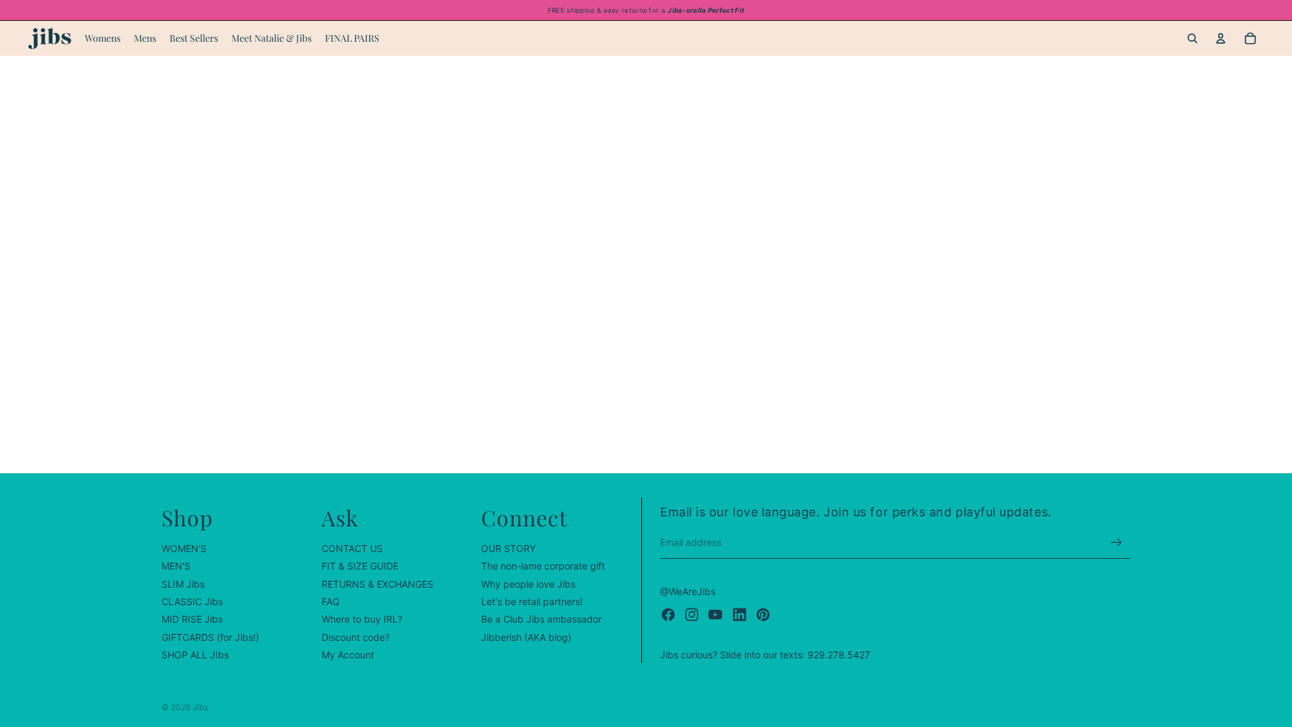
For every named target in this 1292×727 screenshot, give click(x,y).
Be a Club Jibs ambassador (541, 619)
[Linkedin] (739, 615)
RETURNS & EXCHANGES (377, 584)
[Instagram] (692, 615)
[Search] (1192, 38)
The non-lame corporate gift (543, 566)
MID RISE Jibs (192, 619)
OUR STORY (508, 548)
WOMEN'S (184, 548)
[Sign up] (1116, 542)
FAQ (331, 601)
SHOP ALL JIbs (195, 654)
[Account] (1220, 38)
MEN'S (176, 566)
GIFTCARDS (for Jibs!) (210, 637)
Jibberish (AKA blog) (526, 637)
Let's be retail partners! (532, 601)
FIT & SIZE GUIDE (360, 566)
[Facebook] (668, 615)
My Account (348, 654)
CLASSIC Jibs (192, 601)
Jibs (200, 707)
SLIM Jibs (183, 584)
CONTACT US (352, 548)
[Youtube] (715, 615)
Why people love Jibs (528, 584)
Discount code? (356, 637)
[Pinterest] (763, 615)
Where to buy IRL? (362, 619)
